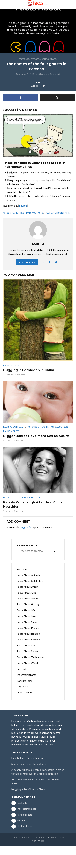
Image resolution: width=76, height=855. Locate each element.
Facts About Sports (29, 59)
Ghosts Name (10, 212)
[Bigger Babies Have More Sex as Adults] (38, 402)
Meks (47, 838)
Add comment (38, 86)
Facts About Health (14, 426)
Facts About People (38, 426)
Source (23, 205)
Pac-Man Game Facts (31, 212)
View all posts (27, 262)
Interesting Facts (13, 497)
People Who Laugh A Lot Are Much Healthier (32, 504)
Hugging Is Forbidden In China (28, 370)
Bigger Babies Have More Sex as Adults (36, 436)
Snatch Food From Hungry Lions (28, 763)
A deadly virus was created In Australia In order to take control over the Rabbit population (37, 771)
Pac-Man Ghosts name (57, 212)
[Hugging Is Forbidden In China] (38, 320)
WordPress (38, 841)
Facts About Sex (59, 426)
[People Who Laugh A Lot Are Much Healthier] (38, 470)
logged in (26, 527)
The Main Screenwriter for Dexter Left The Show (35, 781)
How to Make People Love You (28, 757)
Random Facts (49, 59)
